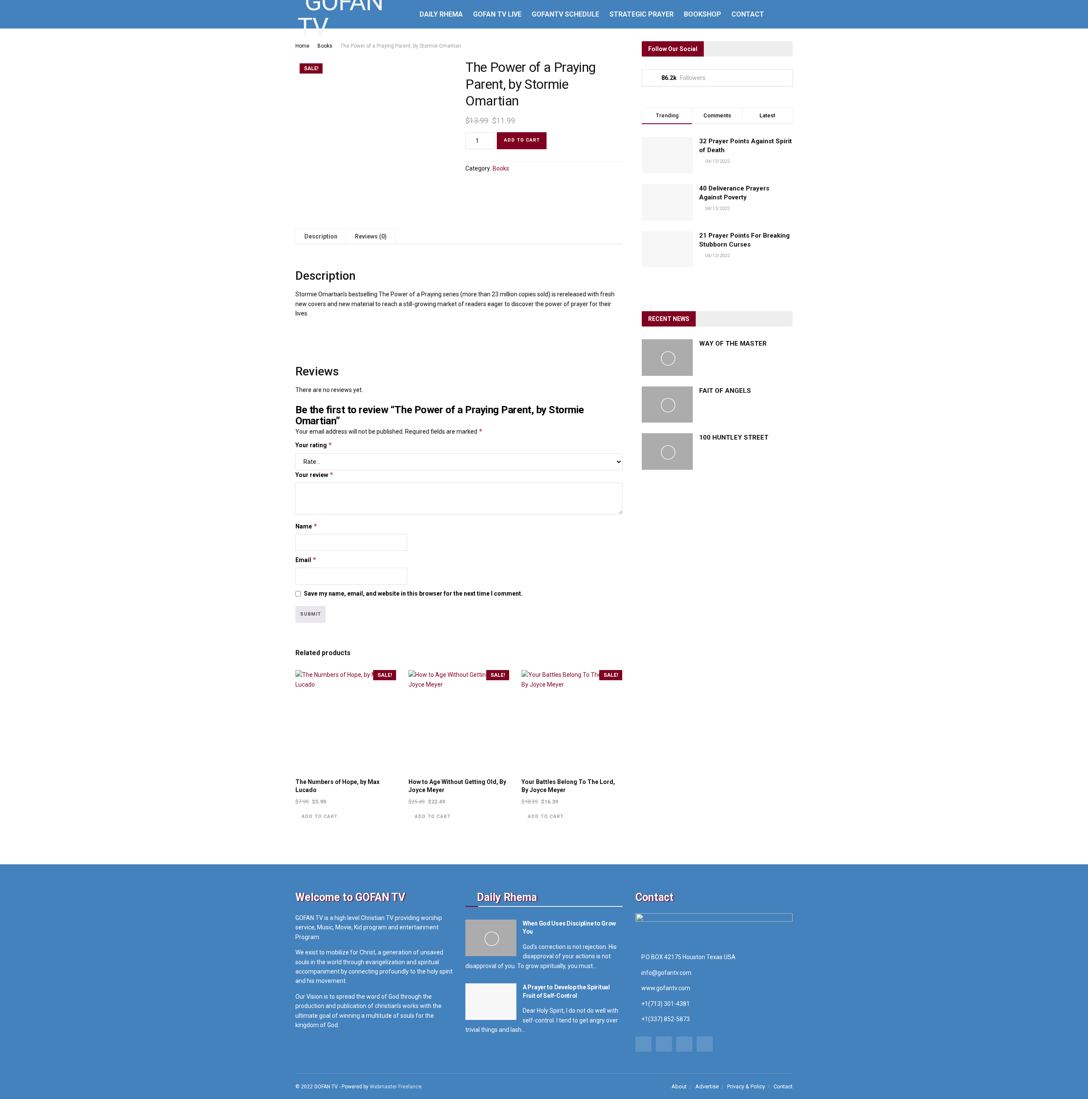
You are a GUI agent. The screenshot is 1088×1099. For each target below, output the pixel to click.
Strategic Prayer (641, 14)
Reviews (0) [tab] (371, 236)
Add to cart (522, 140)
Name (306, 526)
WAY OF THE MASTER (733, 343)
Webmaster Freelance (396, 1087)
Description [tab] (320, 236)
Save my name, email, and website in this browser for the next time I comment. (413, 593)
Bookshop (702, 14)
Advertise (707, 1086)
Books (324, 46)
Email (306, 560)
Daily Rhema (441, 14)
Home (302, 46)
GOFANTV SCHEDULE (565, 14)
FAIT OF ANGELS (725, 391)
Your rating (313, 445)
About (679, 1086)
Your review (314, 475)
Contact (747, 14)
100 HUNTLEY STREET (733, 437)
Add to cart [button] (319, 816)
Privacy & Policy (746, 1086)
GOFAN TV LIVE (497, 14)
